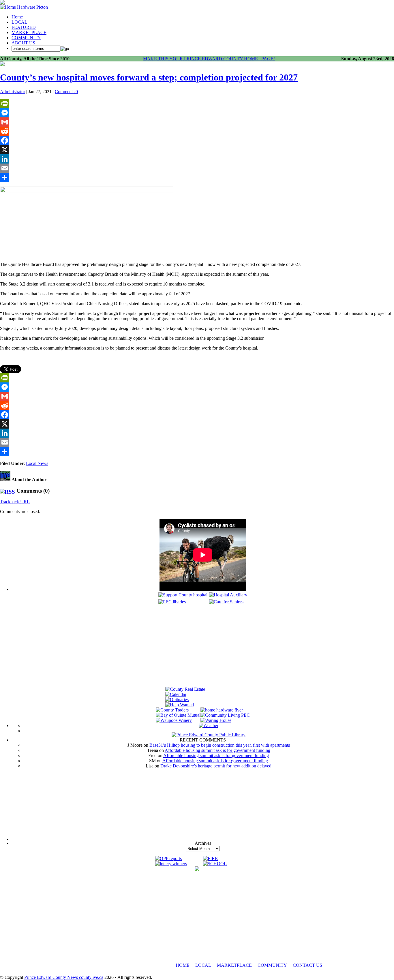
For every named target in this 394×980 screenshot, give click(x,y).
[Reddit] (197, 131)
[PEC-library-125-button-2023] (172, 601)
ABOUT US (23, 42)
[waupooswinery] (174, 720)
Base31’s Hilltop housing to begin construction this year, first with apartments (219, 745)
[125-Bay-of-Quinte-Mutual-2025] (178, 715)
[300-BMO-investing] (197, 869)
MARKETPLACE (29, 32)
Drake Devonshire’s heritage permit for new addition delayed (215, 765)
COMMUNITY (26, 37)
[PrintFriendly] (197, 103)
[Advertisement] (203, 646)
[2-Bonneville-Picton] (2, 64)
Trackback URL (15, 501)
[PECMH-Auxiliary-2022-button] (228, 594)
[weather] (208, 725)
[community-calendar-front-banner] (175, 694)
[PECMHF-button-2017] (182, 594)
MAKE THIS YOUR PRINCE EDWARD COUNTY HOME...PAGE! (209, 58)
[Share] (197, 177)
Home (17, 16)
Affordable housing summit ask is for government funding (217, 750)
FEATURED (24, 27)
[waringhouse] (215, 720)
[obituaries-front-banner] (177, 699)
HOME (183, 965)
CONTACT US (307, 965)
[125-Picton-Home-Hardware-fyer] (221, 709)
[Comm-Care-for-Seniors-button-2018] (226, 601)
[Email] (197, 168)
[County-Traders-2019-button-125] (172, 709)
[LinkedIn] (197, 159)
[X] (197, 149)
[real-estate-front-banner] (185, 689)
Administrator (12, 91)
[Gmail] (197, 122)
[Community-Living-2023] (225, 715)
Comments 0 (66, 91)
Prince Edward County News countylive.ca (63, 977)
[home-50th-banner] (24, 7)
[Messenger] (197, 112)
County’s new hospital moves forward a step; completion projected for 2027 (149, 77)
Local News (37, 463)
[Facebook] (197, 140)
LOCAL (19, 22)
